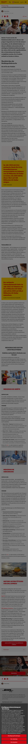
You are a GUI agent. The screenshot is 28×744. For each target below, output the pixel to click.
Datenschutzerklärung (12, 733)
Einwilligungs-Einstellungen (14, 735)
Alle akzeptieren (14, 742)
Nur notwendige (14, 739)
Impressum (18, 733)
